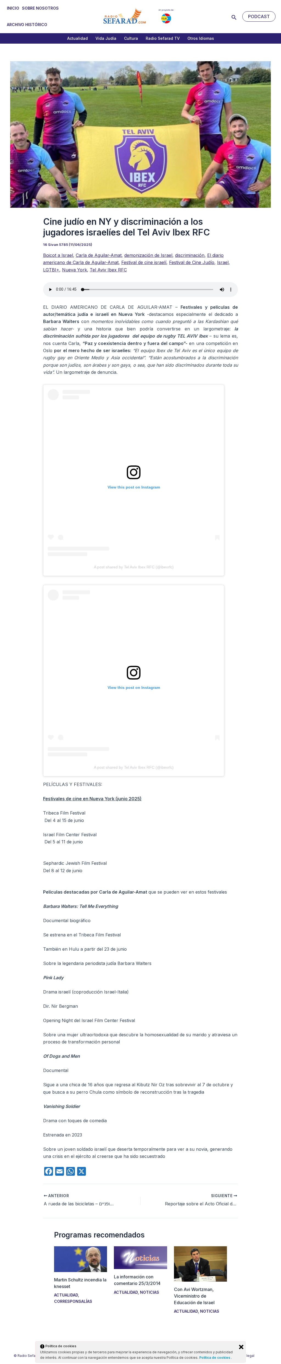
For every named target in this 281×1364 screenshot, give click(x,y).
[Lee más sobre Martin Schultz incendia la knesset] (80, 1258)
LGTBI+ (51, 270)
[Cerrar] (241, 1347)
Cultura (131, 38)
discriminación (189, 255)
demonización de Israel (148, 255)
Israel (223, 262)
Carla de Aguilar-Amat (99, 255)
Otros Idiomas (200, 38)
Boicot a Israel (58, 255)
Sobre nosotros (40, 8)
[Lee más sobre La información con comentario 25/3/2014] (140, 1257)
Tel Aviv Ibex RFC (108, 270)
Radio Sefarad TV (163, 38)
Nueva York (74, 270)
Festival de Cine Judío (191, 262)
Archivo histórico (27, 24)
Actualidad (77, 38)
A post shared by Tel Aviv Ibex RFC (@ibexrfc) (134, 567)
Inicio (13, 8)
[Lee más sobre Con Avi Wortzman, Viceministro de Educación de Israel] (200, 1263)
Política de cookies (215, 1357)
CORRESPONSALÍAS (73, 1301)
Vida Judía (105, 38)
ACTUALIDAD (66, 1295)
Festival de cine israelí (143, 262)
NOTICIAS (149, 1292)
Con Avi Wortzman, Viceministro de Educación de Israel (194, 1296)
